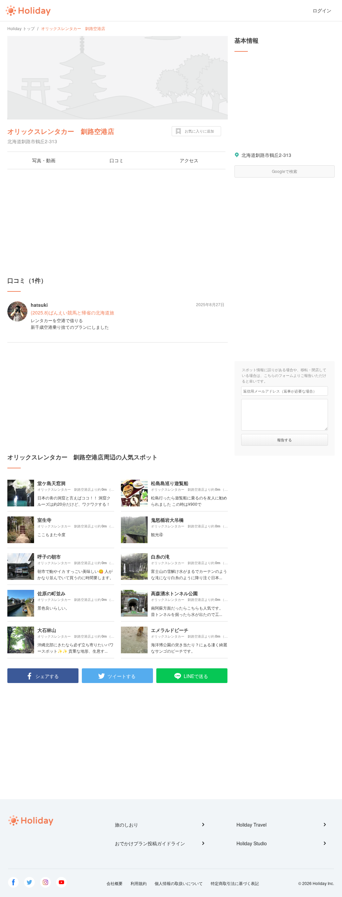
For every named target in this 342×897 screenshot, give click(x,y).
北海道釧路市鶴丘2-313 (266, 155)
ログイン (322, 10)
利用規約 (139, 883)
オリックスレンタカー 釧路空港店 (60, 131)
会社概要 (115, 883)
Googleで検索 (284, 171)
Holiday (28, 10)
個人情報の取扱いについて (179, 883)
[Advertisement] (117, 222)
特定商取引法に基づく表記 (235, 883)
